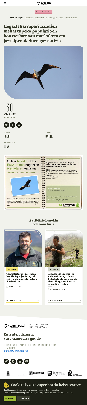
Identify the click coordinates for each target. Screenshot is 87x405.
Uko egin (25, 399)
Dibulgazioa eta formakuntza (62, 17)
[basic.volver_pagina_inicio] (44, 3)
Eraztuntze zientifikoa (36, 17)
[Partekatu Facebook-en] (12, 125)
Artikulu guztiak (13, 300)
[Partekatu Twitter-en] (6, 125)
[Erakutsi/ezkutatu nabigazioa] (5, 3)
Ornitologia (16, 17)
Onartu (10, 399)
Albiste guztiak (55, 300)
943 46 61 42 (10, 348)
